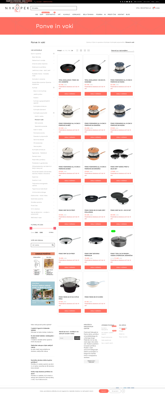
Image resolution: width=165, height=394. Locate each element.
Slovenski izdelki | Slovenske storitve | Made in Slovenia (41, 172)
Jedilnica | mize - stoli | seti (41, 70)
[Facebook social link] (120, 2)
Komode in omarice (38, 79)
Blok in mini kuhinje (40, 91)
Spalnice (35, 177)
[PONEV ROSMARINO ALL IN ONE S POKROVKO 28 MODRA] (122, 110)
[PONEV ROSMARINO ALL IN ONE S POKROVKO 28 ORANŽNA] (96, 154)
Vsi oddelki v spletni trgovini (108, 333)
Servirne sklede (39, 139)
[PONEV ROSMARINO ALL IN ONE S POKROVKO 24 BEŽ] (70, 110)
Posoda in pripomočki (41, 136)
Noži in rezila (39, 116)
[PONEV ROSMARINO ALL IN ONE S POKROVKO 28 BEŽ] (70, 154)
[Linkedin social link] (132, 2)
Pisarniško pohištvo (38, 159)
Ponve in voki (39, 119)
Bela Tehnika (36, 57)
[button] (70, 94)
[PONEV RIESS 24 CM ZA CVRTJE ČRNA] (70, 284)
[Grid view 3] (85, 50)
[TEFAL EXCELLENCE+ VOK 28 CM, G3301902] (96, 67)
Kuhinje (106, 42)
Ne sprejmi (115, 391)
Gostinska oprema (37, 199)
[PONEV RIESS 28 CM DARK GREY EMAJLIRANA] (96, 197)
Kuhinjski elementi (40, 109)
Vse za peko (37, 146)
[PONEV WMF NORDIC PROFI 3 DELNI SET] (122, 154)
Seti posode (39, 123)
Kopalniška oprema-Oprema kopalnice (41, 83)
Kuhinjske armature (40, 106)
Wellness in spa (36, 217)
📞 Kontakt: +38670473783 (43, 2)
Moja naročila (123, 337)
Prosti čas (34, 205)
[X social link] (123, 2)
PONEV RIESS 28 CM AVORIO (94, 297)
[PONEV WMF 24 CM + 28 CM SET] (122, 197)
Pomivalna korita (39, 133)
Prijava (122, 331)
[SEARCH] (53, 245)
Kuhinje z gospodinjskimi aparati (42, 102)
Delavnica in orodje (38, 60)
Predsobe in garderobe (40, 163)
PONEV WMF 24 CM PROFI (67, 253)
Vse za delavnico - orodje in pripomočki (40, 213)
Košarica (121, 334)
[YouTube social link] (127, 2)
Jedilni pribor (38, 94)
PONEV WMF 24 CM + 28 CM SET (121, 210)
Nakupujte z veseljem (91, 361)
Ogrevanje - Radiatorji (39, 153)
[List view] (77, 50)
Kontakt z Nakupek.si (108, 328)
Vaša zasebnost (106, 340)
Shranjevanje (38, 143)
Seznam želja (123, 328)
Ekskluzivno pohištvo (39, 67)
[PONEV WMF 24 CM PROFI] (70, 240)
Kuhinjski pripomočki (117, 42)
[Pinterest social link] (129, 2)
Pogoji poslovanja (106, 337)
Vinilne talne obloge (39, 192)
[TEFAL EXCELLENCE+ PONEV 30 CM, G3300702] (70, 67)
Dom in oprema (98, 42)
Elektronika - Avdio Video (39, 195)
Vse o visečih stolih (107, 343)
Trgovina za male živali (39, 189)
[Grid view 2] (81, 50)
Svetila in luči (36, 180)
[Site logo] (17, 8)
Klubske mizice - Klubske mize (40, 74)
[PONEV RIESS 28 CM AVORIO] (96, 284)
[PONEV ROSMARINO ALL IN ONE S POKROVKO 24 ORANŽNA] (96, 110)
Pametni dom (36, 156)
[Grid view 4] (88, 50)
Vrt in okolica (35, 209)
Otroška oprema (36, 202)
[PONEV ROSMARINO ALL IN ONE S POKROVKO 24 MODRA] (122, 67)
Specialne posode (41, 126)
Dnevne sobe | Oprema (39, 63)
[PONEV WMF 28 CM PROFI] (70, 197)
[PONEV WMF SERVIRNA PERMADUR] (96, 240)
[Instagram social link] (125, 2)
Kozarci (36, 97)
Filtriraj (51, 232)
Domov (88, 42)
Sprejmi (103, 391)
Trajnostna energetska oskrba (39, 184)
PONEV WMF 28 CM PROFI (67, 210)
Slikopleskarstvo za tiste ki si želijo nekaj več (41, 167)
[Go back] (34, 26)
